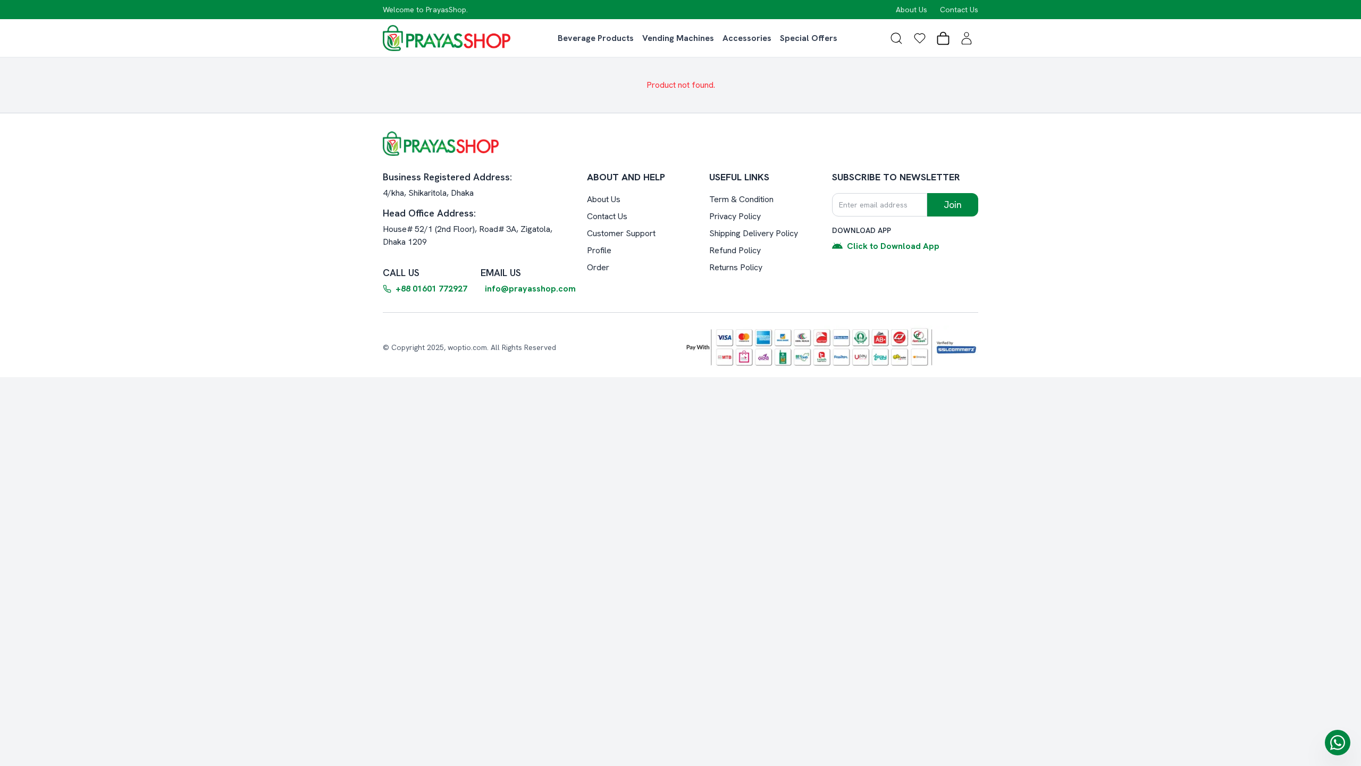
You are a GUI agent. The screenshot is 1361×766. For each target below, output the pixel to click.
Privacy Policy (735, 216)
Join (953, 204)
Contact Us (959, 9)
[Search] (896, 38)
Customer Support (621, 233)
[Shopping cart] (943, 38)
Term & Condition (741, 199)
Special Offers (808, 38)
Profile (599, 250)
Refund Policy (735, 250)
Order (598, 267)
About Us (911, 9)
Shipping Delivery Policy (753, 233)
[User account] (966, 38)
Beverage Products (596, 38)
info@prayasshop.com (530, 288)
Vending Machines (678, 38)
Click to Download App (893, 246)
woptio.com (467, 347)
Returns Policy (735, 267)
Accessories (746, 38)
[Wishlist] (919, 38)
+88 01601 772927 (431, 288)
